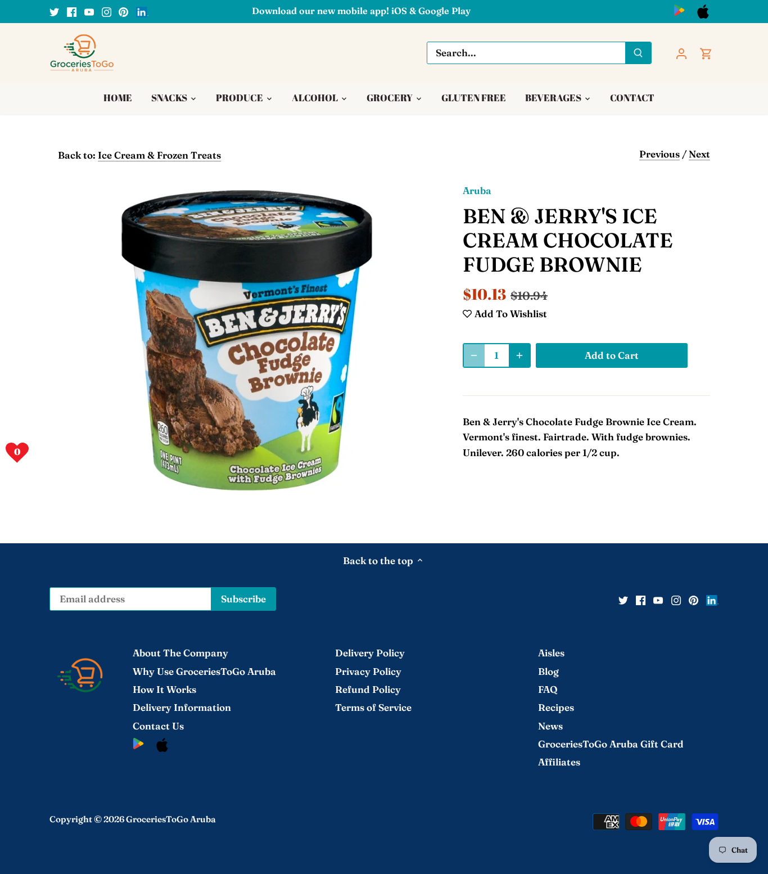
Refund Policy (368, 689)
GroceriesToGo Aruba (171, 819)
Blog (548, 671)
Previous (659, 154)
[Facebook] (71, 11)
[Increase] (519, 355)
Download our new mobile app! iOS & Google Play (361, 10)
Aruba (477, 190)
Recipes (556, 707)
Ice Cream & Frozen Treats (159, 155)
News (550, 726)
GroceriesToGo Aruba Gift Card (611, 744)
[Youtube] (89, 11)
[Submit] (639, 53)
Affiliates (559, 762)
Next (699, 154)
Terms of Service (373, 707)
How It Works (164, 689)
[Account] (681, 52)
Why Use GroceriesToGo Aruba (204, 671)
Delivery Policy (370, 653)
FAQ (548, 689)
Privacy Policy (368, 671)
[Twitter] (54, 11)
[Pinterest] (123, 11)
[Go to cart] (706, 52)
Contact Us (158, 726)
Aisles (551, 653)
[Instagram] (106, 11)
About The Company (180, 653)
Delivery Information (182, 707)
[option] (247, 340)
